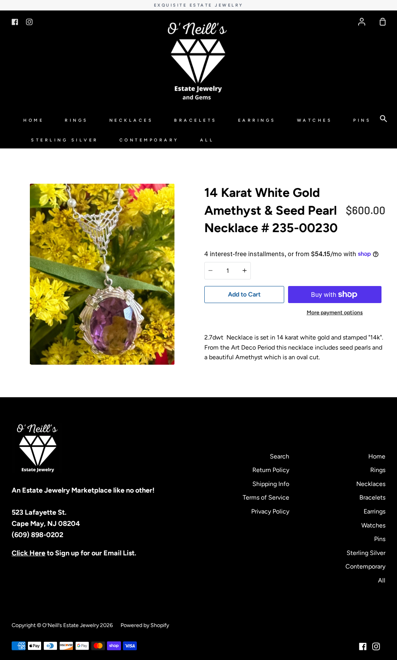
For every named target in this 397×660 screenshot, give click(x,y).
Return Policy (270, 470)
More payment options (335, 312)
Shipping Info (270, 484)
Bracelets (195, 120)
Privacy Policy (270, 511)
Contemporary (149, 140)
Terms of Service (266, 497)
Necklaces (131, 120)
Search (279, 456)
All (207, 140)
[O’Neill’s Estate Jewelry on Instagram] (376, 646)
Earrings (257, 120)
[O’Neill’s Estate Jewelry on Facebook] (363, 646)
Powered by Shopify (145, 625)
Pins (362, 120)
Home (33, 120)
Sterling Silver (64, 140)
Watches (315, 120)
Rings (76, 120)
